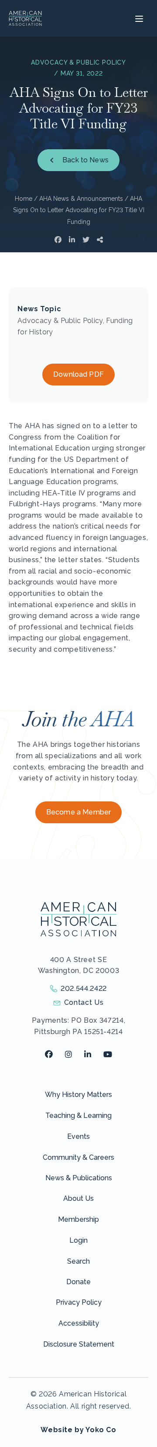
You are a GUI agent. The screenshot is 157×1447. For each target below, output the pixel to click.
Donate (78, 1282)
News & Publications (78, 1178)
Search (78, 1261)
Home (23, 198)
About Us (78, 1198)
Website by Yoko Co (78, 1430)
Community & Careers (78, 1157)
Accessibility (78, 1323)
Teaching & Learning (78, 1115)
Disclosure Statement (78, 1344)
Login (78, 1240)
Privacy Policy (79, 1302)
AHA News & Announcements (81, 198)
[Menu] (138, 18)
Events (78, 1136)
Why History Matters (78, 1094)
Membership (78, 1219)
